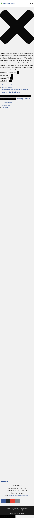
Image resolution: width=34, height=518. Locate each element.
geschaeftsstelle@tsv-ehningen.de (19, 495)
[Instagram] (8, 501)
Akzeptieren (4, 96)
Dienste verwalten (7, 87)
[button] (17, 27)
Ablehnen (12, 96)
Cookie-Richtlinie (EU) (17, 510)
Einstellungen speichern (8, 98)
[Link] (17, 501)
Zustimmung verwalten (8, 516)
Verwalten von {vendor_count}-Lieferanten (15, 89)
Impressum (5, 107)
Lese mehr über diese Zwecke (11, 92)
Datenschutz (6, 105)
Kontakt (4, 482)
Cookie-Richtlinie (7, 102)
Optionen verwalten (8, 85)
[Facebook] (3, 501)
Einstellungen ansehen (24, 96)
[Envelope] (12, 501)
